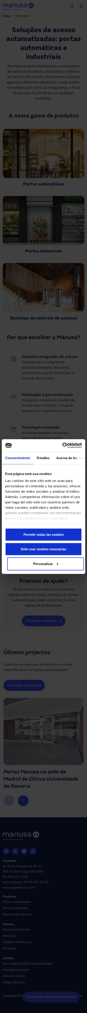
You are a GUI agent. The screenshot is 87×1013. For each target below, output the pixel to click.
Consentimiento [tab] (17, 458)
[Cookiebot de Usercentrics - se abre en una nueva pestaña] (62, 445)
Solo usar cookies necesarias (43, 549)
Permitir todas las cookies (43, 534)
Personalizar (43, 563)
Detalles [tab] (43, 458)
